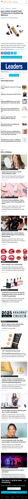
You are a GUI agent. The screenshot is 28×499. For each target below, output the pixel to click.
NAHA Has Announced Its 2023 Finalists (11, 94)
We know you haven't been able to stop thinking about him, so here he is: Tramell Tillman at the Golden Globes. (13, 240)
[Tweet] (12, 53)
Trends (2, 106)
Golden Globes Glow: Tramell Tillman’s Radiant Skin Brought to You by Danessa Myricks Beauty (13, 234)
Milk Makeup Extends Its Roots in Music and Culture (13, 470)
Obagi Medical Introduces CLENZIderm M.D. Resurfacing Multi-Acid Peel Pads (11, 140)
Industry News (3, 115)
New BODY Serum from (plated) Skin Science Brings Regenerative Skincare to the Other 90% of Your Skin (11, 133)
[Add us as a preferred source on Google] (15, 53)
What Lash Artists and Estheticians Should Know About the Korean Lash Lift (10, 110)
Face (2, 122)
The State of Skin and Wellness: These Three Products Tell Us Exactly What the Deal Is (13, 201)
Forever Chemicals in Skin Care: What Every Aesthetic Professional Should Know (14, 441)
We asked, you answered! (8, 328)
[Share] (5, 53)
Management (3, 85)
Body (2, 129)
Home (2, 8)
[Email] (2, 53)
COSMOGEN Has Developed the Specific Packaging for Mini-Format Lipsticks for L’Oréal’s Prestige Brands (13, 294)
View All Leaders (14, 75)
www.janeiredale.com (19, 49)
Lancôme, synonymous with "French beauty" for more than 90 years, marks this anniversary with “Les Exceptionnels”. (14, 386)
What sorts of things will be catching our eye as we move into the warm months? (13, 176)
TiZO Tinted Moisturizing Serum (11, 351)
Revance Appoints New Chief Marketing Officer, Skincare (8, 117)
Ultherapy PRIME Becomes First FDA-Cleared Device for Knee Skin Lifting (10, 102)
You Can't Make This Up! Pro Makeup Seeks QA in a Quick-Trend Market (14, 411)
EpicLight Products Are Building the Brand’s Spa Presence (10, 125)
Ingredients (4, 437)
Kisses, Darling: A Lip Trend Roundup (12, 264)
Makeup (14, 8)
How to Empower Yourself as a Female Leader (11, 87)
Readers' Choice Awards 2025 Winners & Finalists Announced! (12, 325)
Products (8, 8)
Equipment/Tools (6, 169)
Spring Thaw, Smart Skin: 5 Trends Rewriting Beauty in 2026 (11, 172)
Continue (14, 492)
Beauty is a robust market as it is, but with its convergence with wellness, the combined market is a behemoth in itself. (13, 207)
